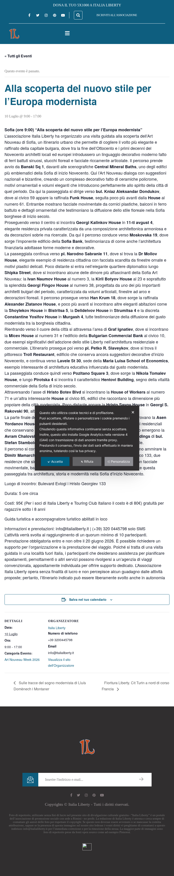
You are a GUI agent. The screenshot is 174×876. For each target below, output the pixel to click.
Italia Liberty (56, 627)
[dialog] (87, 438)
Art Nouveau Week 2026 (22, 659)
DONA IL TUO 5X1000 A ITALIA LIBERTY (87, 5)
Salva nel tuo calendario (87, 599)
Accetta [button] (57, 461)
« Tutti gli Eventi (18, 55)
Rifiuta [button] (88, 461)
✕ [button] (133, 412)
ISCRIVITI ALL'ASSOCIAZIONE (117, 15)
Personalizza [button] (120, 461)
